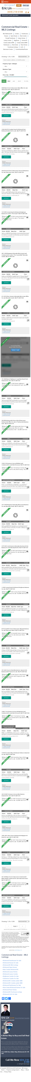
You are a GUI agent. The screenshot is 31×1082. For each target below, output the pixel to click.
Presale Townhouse (10, 38)
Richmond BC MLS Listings (10, 965)
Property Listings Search (12, 1070)
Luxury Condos (7, 40)
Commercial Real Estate (21, 49)
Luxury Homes (21, 38)
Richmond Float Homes (10, 990)
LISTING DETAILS (6, 115)
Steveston (24, 40)
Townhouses (24, 33)
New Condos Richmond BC (10, 969)
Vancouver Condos (8, 49)
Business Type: (7, 69)
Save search (4, 81)
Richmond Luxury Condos (10, 974)
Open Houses (14, 36)
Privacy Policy (7, 1072)
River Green (15, 45)
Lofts (21, 47)
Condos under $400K (22, 42)
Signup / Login (15, 350)
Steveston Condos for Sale (11, 978)
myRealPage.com (18, 950)
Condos (17, 33)
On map (14, 81)
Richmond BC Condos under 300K (12, 981)
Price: (8, 75)
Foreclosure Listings (13, 47)
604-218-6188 (24, 1061)
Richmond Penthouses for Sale (12, 985)
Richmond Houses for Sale (10, 963)
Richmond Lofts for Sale (10, 994)
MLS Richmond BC (7, 33)
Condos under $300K (8, 42)
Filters (26, 81)
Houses (6, 36)
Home (2, 1070)
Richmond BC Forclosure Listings (12, 992)
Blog (22, 1070)
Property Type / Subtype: (10, 63)
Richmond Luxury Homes (10, 972)
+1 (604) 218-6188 (6, 123)
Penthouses (6, 45)
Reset (19, 81)
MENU (6, 2)
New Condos (23, 36)
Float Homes (24, 45)
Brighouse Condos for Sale (11, 976)
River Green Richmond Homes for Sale (14, 987)
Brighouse (16, 40)
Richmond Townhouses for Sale (12, 960)
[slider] (3, 77)
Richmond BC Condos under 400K (12, 983)
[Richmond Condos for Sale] (15, 8)
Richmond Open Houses (10, 967)
